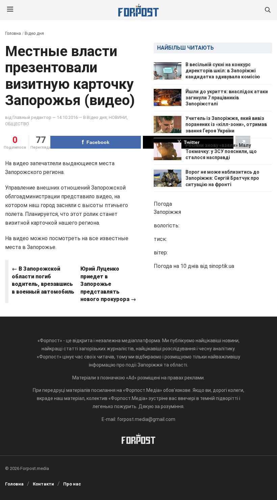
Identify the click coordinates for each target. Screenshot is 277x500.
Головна (13, 33)
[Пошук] (267, 10)
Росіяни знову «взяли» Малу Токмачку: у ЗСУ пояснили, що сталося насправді (221, 151)
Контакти (43, 483)
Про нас (72, 483)
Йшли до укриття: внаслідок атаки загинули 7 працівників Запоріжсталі (226, 97)
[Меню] (10, 10)
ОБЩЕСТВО (17, 123)
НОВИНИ (118, 117)
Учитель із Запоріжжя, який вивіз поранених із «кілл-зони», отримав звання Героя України (226, 124)
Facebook (97, 142)
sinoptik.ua (221, 266)
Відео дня (34, 33)
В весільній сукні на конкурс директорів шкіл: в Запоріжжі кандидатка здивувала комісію (222, 70)
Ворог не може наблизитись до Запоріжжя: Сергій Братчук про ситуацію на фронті (222, 178)
